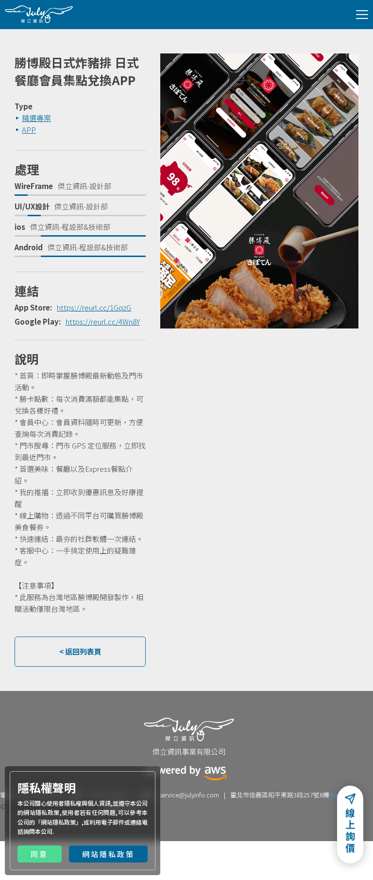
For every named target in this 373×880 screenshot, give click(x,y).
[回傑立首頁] (39, 14)
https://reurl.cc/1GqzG (94, 307)
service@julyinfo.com (189, 794)
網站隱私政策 (58, 822)
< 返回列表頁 (80, 651)
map (335, 794)
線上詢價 (350, 833)
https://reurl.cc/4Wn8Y (103, 321)
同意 (39, 854)
